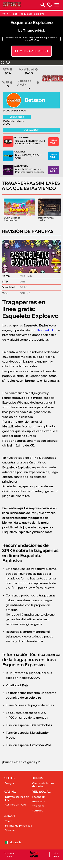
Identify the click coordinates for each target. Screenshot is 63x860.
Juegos (9, 783)
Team (8, 821)
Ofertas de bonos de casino (43, 785)
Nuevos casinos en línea (17, 798)
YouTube (37, 810)
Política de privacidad (18, 825)
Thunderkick (45, 330)
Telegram (38, 806)
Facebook (38, 796)
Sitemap (10, 830)
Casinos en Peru (15, 804)
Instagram (38, 801)
